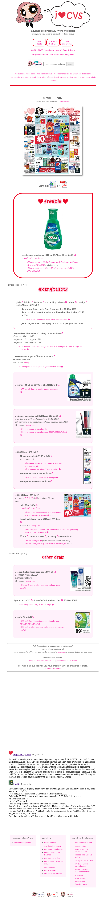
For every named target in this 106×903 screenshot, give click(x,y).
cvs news (79, 875)
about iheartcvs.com (83, 842)
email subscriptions (22, 842)
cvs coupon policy (52, 858)
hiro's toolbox (50, 842)
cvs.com (61, 652)
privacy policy (80, 878)
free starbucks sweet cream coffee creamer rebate (33, 74)
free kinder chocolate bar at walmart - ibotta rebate (72, 74)
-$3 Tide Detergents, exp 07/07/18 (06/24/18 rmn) (44, 543)
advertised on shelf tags (32, 258)
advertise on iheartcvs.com (81, 882)
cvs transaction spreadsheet (81, 865)
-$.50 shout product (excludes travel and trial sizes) (47, 319)
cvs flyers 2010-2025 (84, 860)
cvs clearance (56, 54)
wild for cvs (50, 660)
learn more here (65, 101)
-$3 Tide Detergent (32, 541)
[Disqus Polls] (53, 712)
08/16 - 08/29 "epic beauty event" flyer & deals (53, 50)
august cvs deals (40, 54)
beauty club (28, 362)
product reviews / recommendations (82, 870)
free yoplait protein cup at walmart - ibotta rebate (28, 77)
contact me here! (53, 668)
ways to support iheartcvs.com (81, 850)
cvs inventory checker (53, 849)
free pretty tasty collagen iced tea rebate (63, 77)
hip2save (73, 660)
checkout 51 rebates (53, 874)
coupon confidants (36, 660)
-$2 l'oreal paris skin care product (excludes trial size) (39, 367)
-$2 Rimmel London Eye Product (32, 429)
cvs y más (69, 54)
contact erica (80, 846)
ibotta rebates (50, 870)
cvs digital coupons (52, 846)
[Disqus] (53, 784)
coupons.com (50, 867)
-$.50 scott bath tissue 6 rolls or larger (40, 477)
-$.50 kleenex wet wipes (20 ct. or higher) (42, 469)
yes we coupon (62, 660)
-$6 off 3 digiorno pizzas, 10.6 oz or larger (35, 605)
